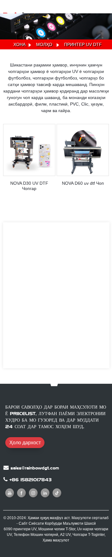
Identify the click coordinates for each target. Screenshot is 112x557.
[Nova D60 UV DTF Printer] (83, 150)
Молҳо (44, 44)
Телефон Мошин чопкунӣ (36, 534)
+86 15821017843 (30, 479)
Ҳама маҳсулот (56, 540)
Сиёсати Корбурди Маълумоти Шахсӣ (62, 523)
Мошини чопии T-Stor (56, 529)
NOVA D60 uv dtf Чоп (83, 183)
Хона (19, 44)
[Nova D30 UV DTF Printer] (29, 150)
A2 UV (65, 534)
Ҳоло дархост (25, 442)
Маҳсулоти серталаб (90, 518)
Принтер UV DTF (83, 44)
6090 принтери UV (20, 529)
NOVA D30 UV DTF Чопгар (29, 186)
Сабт (23, 523)
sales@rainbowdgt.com (35, 467)
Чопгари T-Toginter (88, 534)
